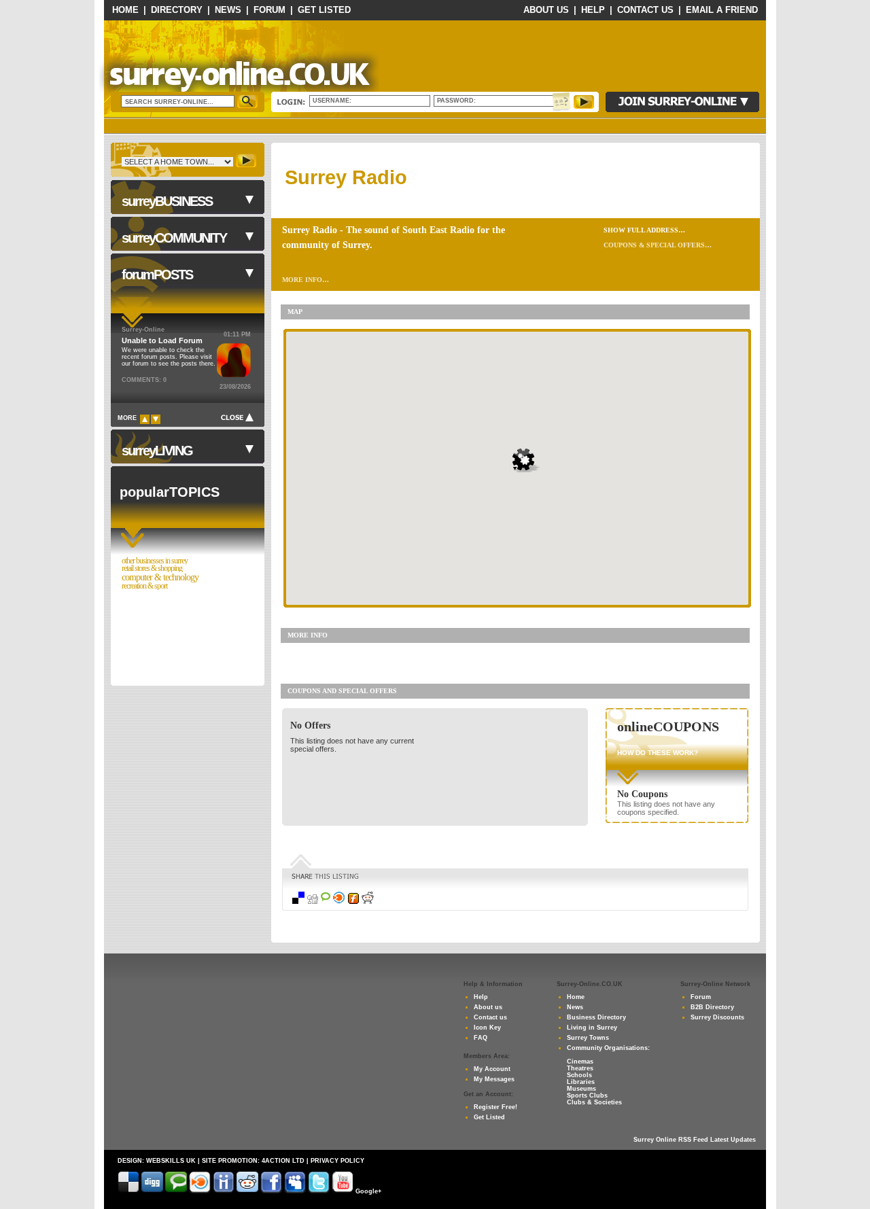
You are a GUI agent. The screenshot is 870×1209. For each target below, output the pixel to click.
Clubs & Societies (594, 1102)
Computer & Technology (160, 577)
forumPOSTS (157, 274)
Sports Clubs (587, 1095)
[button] (526, 460)
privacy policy (337, 1160)
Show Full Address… (644, 230)
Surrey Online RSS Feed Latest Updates (694, 1139)
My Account (492, 1069)
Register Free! (495, 1107)
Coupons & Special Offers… (658, 245)
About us (488, 1007)
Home (125, 10)
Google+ (368, 1191)
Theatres (580, 1068)
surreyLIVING (157, 450)
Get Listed (324, 10)
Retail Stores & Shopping (152, 568)
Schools (579, 1075)
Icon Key (487, 1027)
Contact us (490, 1017)
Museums (581, 1088)
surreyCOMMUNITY (174, 237)
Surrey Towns (588, 1037)
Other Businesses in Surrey (155, 561)
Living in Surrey (592, 1027)
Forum (269, 10)
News (228, 10)
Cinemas (580, 1061)
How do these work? (657, 752)
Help (593, 10)
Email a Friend (722, 10)
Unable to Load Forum (162, 340)
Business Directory (596, 1017)
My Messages (494, 1079)
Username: (333, 100)
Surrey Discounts (717, 1017)
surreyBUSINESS (167, 201)
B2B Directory (712, 1007)
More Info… (305, 279)
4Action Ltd (283, 1160)
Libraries (581, 1082)
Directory (177, 10)
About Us (546, 10)
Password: (458, 100)
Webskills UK (171, 1160)
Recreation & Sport (144, 586)
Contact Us (645, 10)
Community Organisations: (608, 1048)
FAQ (480, 1037)
